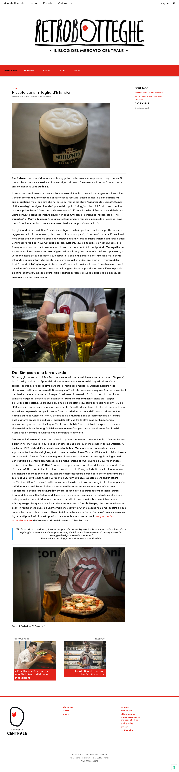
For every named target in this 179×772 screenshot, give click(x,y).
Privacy (124, 727)
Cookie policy (127, 730)
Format (33, 3)
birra (137, 96)
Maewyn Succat (142, 93)
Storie (14, 88)
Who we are (68, 707)
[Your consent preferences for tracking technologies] (174, 767)
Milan (77, 71)
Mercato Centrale (13, 3)
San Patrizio (157, 93)
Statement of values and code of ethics (130, 719)
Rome (46, 71)
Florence (29, 71)
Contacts (125, 707)
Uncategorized (142, 108)
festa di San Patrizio (151, 96)
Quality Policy (127, 723)
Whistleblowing (128, 714)
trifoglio (139, 99)
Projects (47, 3)
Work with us (65, 3)
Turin (62, 71)
